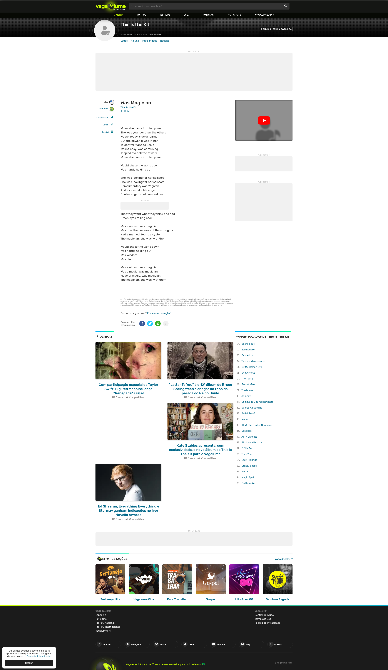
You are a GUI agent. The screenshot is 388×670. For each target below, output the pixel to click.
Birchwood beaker (251, 442)
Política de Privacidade (268, 622)
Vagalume (110, 6)
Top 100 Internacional (107, 626)
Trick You (246, 454)
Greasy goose (249, 465)
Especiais (100, 615)
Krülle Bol (246, 448)
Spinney (246, 396)
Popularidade (149, 40)
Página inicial (126, 35)
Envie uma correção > (159, 313)
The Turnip (247, 378)
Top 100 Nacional (105, 622)
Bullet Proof (248, 413)
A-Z (186, 14)
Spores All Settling (251, 407)
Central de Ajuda (264, 615)
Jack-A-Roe (248, 384)
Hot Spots (234, 14)
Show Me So (248, 372)
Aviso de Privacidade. (39, 656)
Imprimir (106, 132)
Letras (124, 40)
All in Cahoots (249, 436)
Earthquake (248, 349)
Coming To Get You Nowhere (257, 401)
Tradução (103, 108)
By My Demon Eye (251, 367)
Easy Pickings (249, 459)
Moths (244, 471)
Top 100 (141, 14)
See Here (246, 430)
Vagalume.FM (263, 14)
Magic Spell (247, 477)
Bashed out (247, 343)
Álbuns (135, 40)
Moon (244, 419)
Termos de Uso (263, 618)
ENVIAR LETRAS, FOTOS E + (277, 29)
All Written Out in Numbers (256, 425)
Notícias (208, 14)
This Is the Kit (134, 24)
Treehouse (247, 390)
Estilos (165, 14)
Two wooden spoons (252, 361)
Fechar (29, 663)
